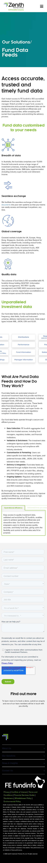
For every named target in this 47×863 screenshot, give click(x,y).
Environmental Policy (12, 801)
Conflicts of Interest (19, 792)
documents (6, 204)
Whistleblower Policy (23, 798)
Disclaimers (8, 798)
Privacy (7, 792)
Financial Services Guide (24, 795)
